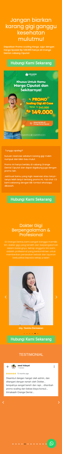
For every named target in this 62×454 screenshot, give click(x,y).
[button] (6, 297)
